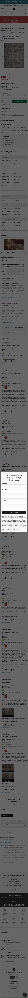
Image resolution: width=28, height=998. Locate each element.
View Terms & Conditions (20, 517)
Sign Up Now (14, 512)
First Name (4, 483)
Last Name (4, 489)
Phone (3, 506)
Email (3, 494)
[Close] (25, 474)
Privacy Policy (8, 529)
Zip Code (4, 500)
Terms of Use (15, 529)
